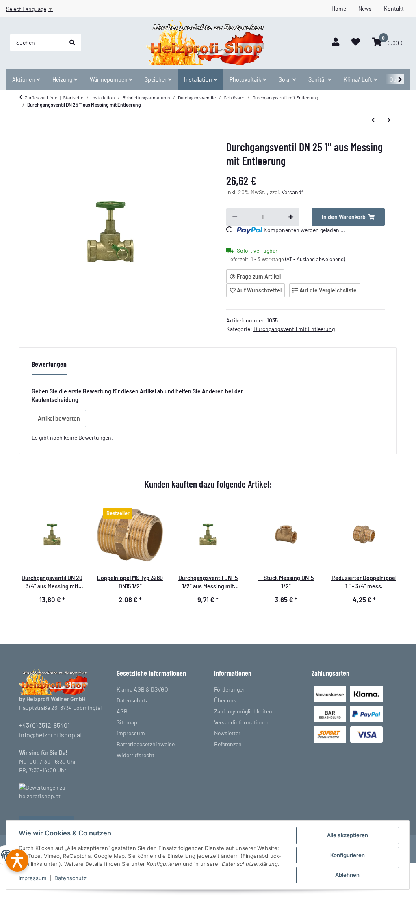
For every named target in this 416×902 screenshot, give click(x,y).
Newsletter (227, 733)
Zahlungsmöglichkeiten (243, 711)
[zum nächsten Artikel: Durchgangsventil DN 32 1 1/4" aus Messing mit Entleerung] (389, 120)
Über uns (225, 700)
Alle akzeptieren (347, 835)
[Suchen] (72, 42)
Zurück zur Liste (41, 97)
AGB (122, 711)
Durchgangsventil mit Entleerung (294, 328)
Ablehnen (347, 875)
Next (384, 558)
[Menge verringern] (234, 217)
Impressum (32, 878)
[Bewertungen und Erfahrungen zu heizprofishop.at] (61, 791)
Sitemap (127, 722)
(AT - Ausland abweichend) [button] (315, 259)
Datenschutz (70, 878)
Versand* (293, 192)
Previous (32, 558)
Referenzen (228, 744)
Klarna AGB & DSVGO (142, 689)
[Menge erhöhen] (290, 217)
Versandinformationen (242, 722)
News (365, 8)
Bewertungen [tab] (49, 363)
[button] (335, 42)
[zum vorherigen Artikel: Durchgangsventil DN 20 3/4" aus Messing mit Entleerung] (373, 120)
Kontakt (394, 8)
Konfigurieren (347, 855)
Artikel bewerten (59, 418)
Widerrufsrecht (135, 755)
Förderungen (230, 689)
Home (339, 8)
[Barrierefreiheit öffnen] (17, 860)
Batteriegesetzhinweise (146, 744)
